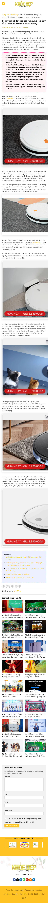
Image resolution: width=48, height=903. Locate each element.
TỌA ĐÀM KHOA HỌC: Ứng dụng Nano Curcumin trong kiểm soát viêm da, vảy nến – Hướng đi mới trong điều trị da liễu (25, 86)
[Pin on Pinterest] (16, 586)
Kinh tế (30, 894)
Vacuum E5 (9, 98)
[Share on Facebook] (6, 586)
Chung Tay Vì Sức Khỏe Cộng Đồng (17, 574)
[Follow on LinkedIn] (33, 879)
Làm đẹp (38, 890)
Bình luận (8, 776)
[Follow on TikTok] (17, 879)
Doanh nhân (19, 890)
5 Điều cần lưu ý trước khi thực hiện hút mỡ (20, 577)
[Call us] (24, 879)
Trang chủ (5, 14)
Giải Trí (24, 898)
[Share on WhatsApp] (3, 586)
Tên (6, 794)
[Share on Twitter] (9, 586)
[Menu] (3, 3)
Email (6, 802)
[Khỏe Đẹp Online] (24, 3)
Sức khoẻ (6, 894)
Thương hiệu (29, 890)
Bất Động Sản (39, 894)
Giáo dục (15, 894)
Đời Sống (14, 14)
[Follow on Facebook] (14, 879)
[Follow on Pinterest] (27, 879)
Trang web (8, 810)
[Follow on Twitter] (20, 879)
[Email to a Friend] (12, 586)
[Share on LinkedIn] (19, 586)
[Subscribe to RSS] (30, 879)
